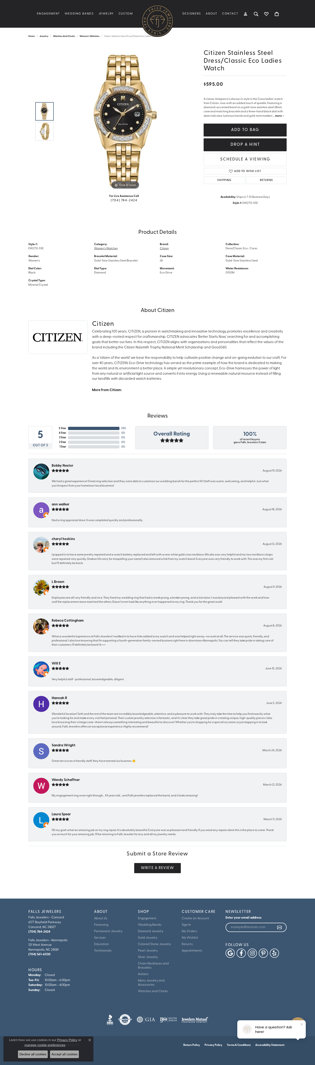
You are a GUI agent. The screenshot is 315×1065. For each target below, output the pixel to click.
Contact (230, 13)
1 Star (62, 446)
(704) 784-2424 (124, 200)
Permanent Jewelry (108, 931)
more (278, 116)
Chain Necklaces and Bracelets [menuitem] (153, 965)
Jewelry (106, 13)
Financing (101, 924)
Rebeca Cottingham (68, 621)
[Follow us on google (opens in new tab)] (230, 953)
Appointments (192, 950)
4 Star (62, 433)
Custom (126, 13)
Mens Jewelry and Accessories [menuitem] (151, 982)
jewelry (43, 36)
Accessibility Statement (269, 1045)
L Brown (58, 582)
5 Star (62, 428)
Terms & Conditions (239, 1045)
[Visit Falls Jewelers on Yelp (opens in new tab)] (274, 953)
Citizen (164, 248)
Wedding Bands (79, 13)
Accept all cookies (64, 1054)
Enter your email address (244, 917)
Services (100, 937)
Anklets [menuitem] (143, 974)
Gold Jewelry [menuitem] (147, 937)
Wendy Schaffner (66, 780)
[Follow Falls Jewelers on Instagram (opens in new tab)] (252, 953)
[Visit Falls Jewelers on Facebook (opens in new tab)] (241, 953)
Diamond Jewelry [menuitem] (150, 931)
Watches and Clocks (64, 36)
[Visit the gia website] (146, 1019)
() (123, 428)
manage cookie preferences (44, 1045)
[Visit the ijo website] (168, 1019)
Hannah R (59, 698)
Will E (56, 663)
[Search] (256, 14)
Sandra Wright (63, 745)
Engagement (48, 13)
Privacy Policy (213, 1045)
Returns (266, 180)
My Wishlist (190, 937)
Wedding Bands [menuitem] (149, 924)
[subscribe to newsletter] (279, 927)
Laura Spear (61, 814)
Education (101, 944)
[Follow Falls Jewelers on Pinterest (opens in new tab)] (263, 953)
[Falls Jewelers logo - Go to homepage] (157, 21)
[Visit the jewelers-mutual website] (194, 1019)
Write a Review (157, 868)
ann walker (60, 504)
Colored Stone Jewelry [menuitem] (154, 944)
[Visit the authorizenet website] (125, 1019)
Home (31, 36)
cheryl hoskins (63, 539)
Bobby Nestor (62, 466)
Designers (191, 13)
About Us (100, 918)
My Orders (189, 931)
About (211, 13)
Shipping (224, 180)
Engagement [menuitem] (147, 918)
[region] (125, 121)
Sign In (186, 924)
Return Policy (191, 1045)
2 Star (62, 442)
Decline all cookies (32, 1054)
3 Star (62, 437)
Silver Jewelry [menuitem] (148, 957)
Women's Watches (89, 36)
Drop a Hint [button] (245, 145)
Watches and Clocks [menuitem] (153, 991)
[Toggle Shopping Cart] (277, 14)
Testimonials (103, 950)
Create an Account (195, 918)
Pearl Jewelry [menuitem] (148, 950)
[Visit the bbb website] (110, 1019)
